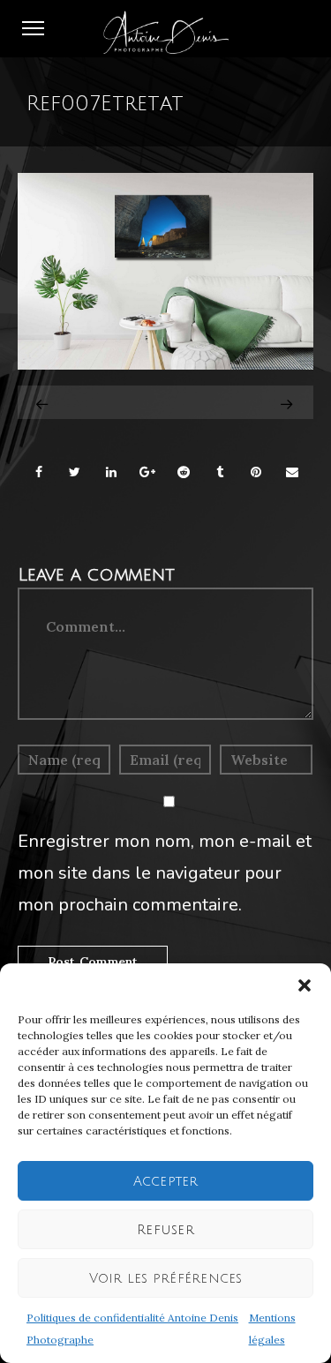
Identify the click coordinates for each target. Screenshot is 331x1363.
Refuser (165, 1230)
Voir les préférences (166, 1278)
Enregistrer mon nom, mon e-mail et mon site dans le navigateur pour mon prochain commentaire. (165, 873)
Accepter (166, 1181)
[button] (304, 985)
